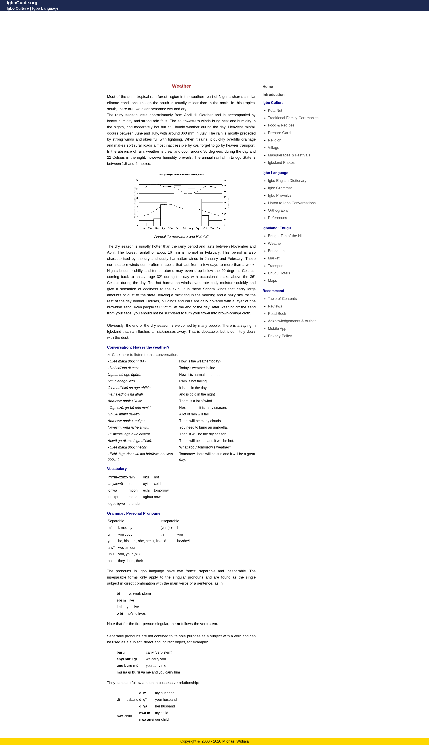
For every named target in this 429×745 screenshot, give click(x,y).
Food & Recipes (281, 125)
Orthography (278, 210)
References (277, 218)
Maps (272, 280)
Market (274, 258)
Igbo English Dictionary (287, 181)
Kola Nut (275, 110)
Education (276, 251)
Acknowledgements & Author (292, 321)
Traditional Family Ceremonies (293, 118)
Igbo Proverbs (279, 195)
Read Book (277, 313)
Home (268, 86)
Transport (276, 266)
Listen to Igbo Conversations (292, 203)
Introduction (273, 95)
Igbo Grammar (280, 188)
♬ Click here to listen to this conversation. (142, 355)
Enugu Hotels (279, 273)
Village (273, 147)
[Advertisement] (214, 46)
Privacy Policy (280, 336)
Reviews (275, 306)
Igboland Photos (281, 162)
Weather (275, 243)
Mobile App (277, 328)
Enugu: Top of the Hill (285, 236)
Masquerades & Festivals (289, 155)
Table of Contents (282, 299)
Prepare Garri (279, 133)
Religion (274, 140)
